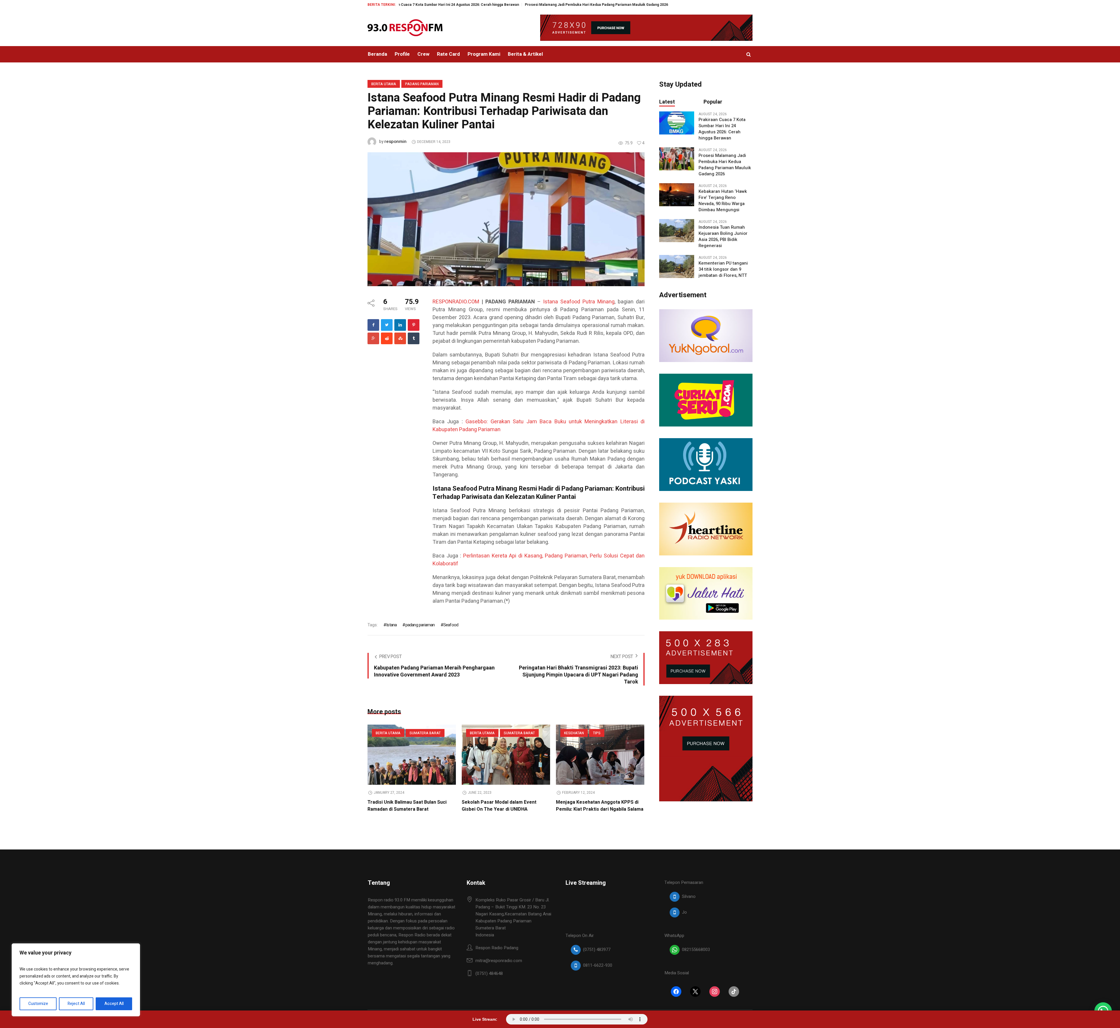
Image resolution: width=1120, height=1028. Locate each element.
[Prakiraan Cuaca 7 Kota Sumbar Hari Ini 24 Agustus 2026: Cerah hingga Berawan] (676, 123)
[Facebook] (373, 325)
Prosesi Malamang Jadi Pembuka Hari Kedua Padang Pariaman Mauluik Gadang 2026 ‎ (532, 4)
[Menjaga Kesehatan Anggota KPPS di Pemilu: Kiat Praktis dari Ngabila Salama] (600, 755)
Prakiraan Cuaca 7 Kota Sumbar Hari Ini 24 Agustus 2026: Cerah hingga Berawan (722, 129)
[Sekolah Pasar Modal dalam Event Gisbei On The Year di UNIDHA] (506, 755)
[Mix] (400, 338)
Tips (597, 733)
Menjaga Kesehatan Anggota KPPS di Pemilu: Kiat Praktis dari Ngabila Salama (599, 806)
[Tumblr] (413, 338)
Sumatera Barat (425, 733)
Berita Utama (383, 84)
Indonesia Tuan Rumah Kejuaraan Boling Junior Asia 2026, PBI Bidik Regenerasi (723, 236)
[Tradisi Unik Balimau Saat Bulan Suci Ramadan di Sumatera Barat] (412, 755)
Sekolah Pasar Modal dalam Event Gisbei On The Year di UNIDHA (499, 806)
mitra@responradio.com (498, 960)
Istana (391, 625)
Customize (38, 1004)
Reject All (76, 1004)
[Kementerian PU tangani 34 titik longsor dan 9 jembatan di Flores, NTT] (676, 266)
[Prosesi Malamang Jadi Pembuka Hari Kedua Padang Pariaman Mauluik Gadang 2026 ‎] (676, 158)
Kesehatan (574, 733)
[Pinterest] (413, 325)
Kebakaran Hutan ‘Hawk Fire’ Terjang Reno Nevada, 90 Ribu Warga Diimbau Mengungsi (723, 200)
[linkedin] (400, 325)
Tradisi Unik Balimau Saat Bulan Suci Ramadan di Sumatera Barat (407, 806)
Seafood (450, 625)
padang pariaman (420, 625)
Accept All (114, 1004)
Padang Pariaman (422, 84)
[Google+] (373, 338)
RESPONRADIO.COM (456, 302)
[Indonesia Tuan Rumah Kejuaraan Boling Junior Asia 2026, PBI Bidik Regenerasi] (676, 230)
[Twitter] (387, 325)
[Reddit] (387, 338)
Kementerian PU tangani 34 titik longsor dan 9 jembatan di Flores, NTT (723, 269)
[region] (76, 979)
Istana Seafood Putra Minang (579, 302)
